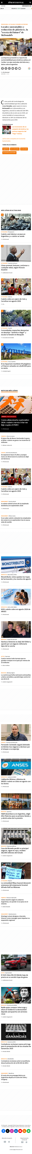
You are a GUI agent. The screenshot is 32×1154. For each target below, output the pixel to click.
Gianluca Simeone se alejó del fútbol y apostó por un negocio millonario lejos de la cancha (16, 644)
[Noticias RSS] (24, 1131)
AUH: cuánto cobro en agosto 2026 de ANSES (15, 610)
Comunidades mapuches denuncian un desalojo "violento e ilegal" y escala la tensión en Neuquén (15, 332)
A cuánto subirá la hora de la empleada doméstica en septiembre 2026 (15, 505)
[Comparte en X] (6, 68)
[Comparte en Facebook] (2, 68)
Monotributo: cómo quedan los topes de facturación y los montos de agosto (16, 578)
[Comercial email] (22, 1142)
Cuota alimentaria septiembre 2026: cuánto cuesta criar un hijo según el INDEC (15, 422)
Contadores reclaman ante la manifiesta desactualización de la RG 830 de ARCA (15, 1062)
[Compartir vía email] (19, 68)
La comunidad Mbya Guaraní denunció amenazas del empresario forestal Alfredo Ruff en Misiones (16, 885)
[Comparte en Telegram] (16, 68)
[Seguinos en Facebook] (3, 1131)
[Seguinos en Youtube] (20, 1131)
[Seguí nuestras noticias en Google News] (29, 68)
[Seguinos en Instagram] (12, 1131)
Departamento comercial (24, 1139)
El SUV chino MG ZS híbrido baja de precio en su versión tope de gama (14, 976)
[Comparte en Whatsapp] (9, 68)
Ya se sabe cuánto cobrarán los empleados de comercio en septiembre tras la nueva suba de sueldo (16, 520)
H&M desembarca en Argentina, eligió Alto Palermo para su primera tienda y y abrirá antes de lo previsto (16, 816)
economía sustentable (9, 152)
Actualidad (12, 24)
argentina (6, 149)
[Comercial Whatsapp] (26, 1142)
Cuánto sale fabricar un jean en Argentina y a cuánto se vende (13, 235)
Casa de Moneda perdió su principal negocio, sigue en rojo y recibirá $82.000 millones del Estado (15, 850)
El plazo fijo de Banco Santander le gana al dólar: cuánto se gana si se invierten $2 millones (15, 440)
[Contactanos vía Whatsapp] (9, 1142)
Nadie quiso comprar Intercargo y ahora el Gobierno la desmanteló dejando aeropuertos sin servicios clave (14, 1010)
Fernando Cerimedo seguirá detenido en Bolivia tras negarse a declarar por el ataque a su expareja (15, 747)
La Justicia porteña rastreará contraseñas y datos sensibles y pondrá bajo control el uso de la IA (16, 677)
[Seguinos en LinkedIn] (16, 1131)
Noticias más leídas (9, 391)
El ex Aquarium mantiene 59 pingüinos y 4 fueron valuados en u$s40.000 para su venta (16, 366)
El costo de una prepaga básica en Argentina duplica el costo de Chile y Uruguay (14, 1077)
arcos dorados (15, 149)
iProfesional (4, 24)
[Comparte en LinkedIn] (12, 68)
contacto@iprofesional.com (16, 1149)
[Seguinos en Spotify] (29, 1131)
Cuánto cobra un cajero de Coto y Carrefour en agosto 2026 (14, 300)
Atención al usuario (7, 1138)
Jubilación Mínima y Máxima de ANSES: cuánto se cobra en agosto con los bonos (16, 781)
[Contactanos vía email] (5, 1142)
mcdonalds (24, 149)
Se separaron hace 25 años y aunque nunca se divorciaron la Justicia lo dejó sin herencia (15, 457)
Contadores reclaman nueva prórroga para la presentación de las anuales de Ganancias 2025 (16, 1046)
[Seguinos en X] (8, 1131)
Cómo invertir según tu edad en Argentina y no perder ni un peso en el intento (14, 902)
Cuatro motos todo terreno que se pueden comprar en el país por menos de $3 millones (15, 661)
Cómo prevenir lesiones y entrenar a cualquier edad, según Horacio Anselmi (15, 267)
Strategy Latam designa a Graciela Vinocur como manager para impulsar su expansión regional (15, 918)
